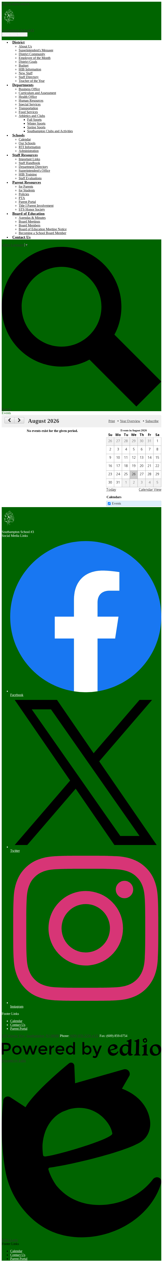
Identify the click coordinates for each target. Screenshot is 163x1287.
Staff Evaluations (30, 178)
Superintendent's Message (36, 50)
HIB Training (28, 174)
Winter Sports (36, 123)
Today (111, 489)
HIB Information (30, 69)
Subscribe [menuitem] (152, 421)
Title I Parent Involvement (36, 205)
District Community (32, 54)
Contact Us (17, 1025)
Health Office (28, 96)
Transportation (28, 108)
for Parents (26, 186)
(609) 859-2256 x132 (84, 1036)
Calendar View (150, 489)
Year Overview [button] (130, 421)
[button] (18, 42)
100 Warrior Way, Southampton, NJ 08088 (30, 1036)
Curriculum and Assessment (37, 93)
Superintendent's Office (34, 170)
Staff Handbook (29, 163)
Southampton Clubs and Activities (50, 131)
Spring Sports (36, 127)
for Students (27, 190)
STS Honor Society (32, 209)
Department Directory (33, 167)
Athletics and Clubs (32, 116)
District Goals (28, 61)
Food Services (28, 112)
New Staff (25, 73)
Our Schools (27, 143)
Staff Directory (29, 77)
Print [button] (111, 421)
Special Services (30, 104)
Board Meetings (29, 221)
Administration (29, 151)
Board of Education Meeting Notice (43, 229)
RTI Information (30, 147)
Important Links (29, 159)
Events (116, 503)
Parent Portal (27, 202)
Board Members (29, 225)
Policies (24, 194)
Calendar (25, 139)
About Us (25, 46)
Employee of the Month (35, 58)
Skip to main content (15, 3)
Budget (23, 65)
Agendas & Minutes (32, 217)
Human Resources (31, 100)
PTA (22, 198)
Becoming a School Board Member (42, 233)
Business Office (29, 89)
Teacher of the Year (32, 81)
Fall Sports (34, 119)
